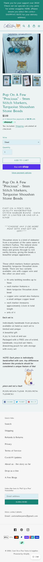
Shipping (20, 126)
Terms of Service (13, 451)
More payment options (21, 173)
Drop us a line (12, 471)
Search (8, 424)
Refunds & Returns (14, 437)
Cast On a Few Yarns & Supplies (25, 551)
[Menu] (38, 26)
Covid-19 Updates (13, 457)
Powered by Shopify (21, 554)
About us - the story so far (18, 464)
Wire (5, 137)
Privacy (8, 444)
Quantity (6, 147)
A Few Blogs (11, 477)
